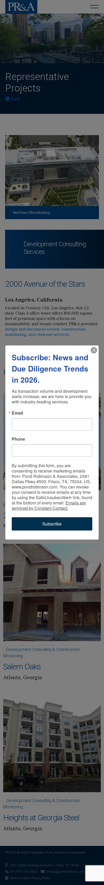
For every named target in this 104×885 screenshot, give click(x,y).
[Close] (94, 350)
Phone (18, 439)
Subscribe (52, 524)
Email (17, 413)
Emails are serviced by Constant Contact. (49, 505)
